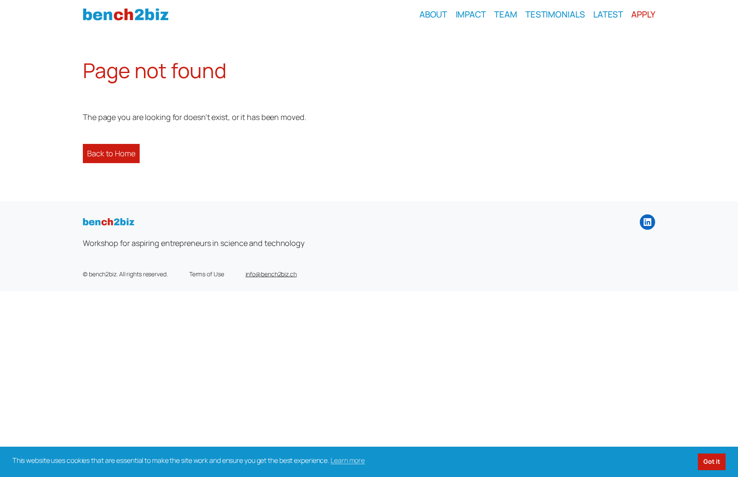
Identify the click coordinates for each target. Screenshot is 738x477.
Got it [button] (711, 461)
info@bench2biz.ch (271, 274)
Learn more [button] (348, 460)
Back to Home (111, 153)
